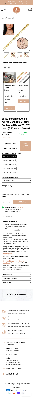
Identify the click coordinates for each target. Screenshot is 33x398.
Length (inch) (7, 186)
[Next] (30, 55)
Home (4, 18)
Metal (5, 93)
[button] (2, 10)
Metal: (10, 177)
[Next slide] (8, 67)
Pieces (4, 198)
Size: (11, 153)
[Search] (5, 10)
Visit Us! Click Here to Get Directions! (17, 2)
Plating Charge (23, 86)
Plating (20, 93)
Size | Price (7, 99)
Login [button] (29, 10)
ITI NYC (18, 383)
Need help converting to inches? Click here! (15, 195)
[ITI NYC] (16, 9)
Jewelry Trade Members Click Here (25, 146)
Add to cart (10, 108)
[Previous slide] (4, 67)
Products (10, 18)
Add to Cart (22, 202)
